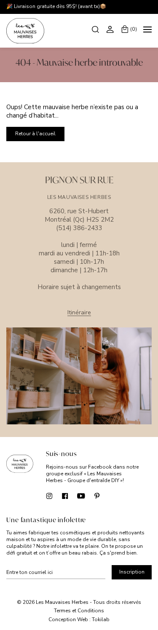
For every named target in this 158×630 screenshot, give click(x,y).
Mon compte (111, 29)
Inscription (132, 571)
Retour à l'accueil (35, 133)
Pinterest (97, 496)
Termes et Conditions (79, 610)
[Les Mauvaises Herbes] (25, 30)
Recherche (96, 29)
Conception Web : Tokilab (79, 620)
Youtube (81, 496)
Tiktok (113, 496)
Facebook (65, 496)
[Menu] (147, 31)
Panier (133, 29)
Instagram (49, 496)
